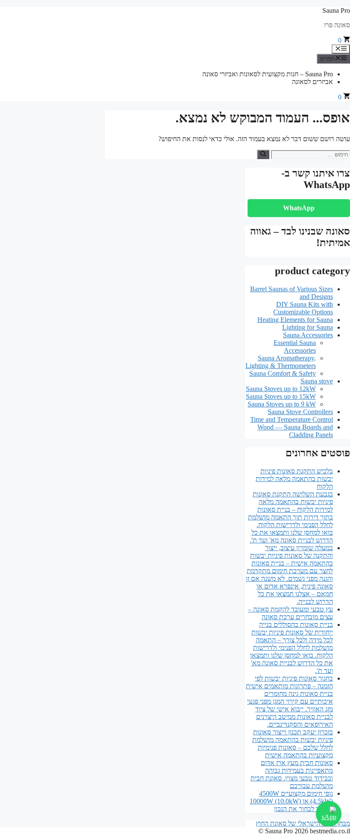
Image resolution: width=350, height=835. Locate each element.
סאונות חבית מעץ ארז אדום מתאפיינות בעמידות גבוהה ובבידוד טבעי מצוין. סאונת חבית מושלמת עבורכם (292, 774)
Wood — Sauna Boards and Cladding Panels (295, 430)
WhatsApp (299, 208)
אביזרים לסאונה (312, 81)
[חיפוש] (263, 154)
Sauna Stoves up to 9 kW (282, 404)
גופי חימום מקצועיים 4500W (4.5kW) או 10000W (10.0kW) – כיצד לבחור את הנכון (291, 801)
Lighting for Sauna (307, 327)
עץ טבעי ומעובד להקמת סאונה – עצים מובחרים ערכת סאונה (290, 613)
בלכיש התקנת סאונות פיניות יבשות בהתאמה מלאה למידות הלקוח (294, 478)
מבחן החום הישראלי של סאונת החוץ (303, 823)
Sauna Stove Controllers (300, 411)
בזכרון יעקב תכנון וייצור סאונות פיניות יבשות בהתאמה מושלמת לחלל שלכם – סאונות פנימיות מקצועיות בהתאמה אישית (292, 743)
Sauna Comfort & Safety (282, 373)
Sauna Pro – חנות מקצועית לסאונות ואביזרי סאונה (267, 74)
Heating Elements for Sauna (295, 319)
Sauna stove (316, 381)
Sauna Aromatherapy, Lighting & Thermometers (280, 361)
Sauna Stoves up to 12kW (281, 388)
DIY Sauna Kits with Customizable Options (303, 308)
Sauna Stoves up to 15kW (281, 396)
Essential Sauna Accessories (295, 346)
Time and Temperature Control (291, 419)
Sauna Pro (336, 10)
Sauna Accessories (308, 335)
